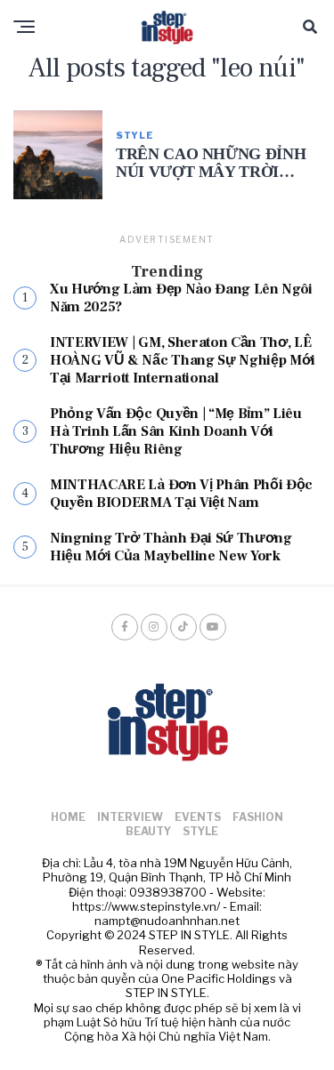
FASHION (257, 817)
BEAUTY (148, 831)
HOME (68, 817)
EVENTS (198, 817)
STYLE (200, 831)
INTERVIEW (130, 817)
